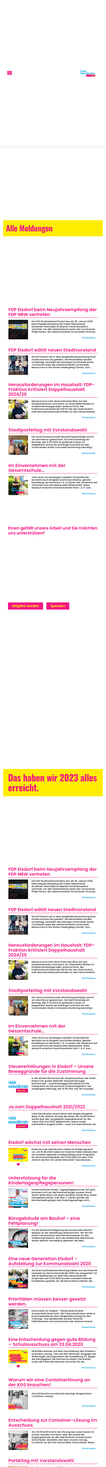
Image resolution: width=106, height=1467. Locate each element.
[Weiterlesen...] (52, 323)
